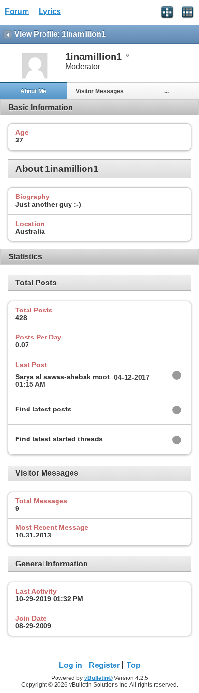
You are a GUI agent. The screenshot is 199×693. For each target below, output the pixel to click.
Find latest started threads (59, 439)
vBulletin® (98, 678)
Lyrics (50, 11)
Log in (70, 665)
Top (134, 665)
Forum (17, 11)
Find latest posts (43, 409)
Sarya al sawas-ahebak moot (62, 377)
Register (104, 665)
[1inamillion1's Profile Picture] (34, 77)
